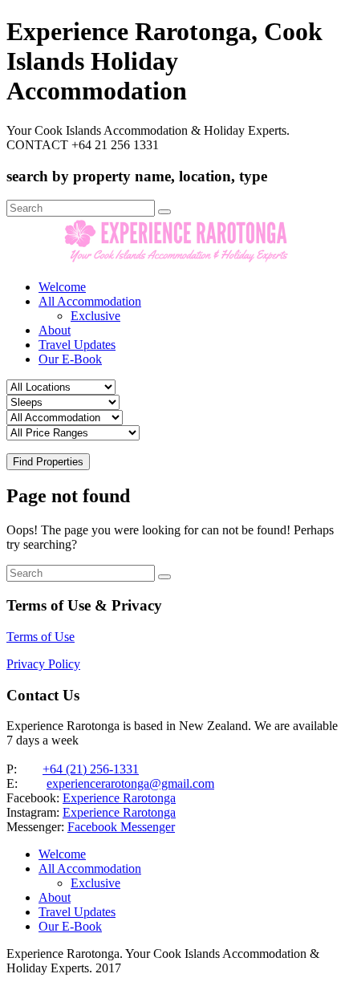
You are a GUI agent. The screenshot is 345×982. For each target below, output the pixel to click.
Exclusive (95, 316)
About (55, 330)
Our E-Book (70, 359)
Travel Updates (77, 344)
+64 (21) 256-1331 (91, 769)
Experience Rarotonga (119, 798)
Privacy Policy (43, 664)
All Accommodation (90, 301)
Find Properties (48, 462)
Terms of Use (40, 636)
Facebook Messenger (121, 827)
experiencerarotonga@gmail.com (130, 783)
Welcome (62, 287)
